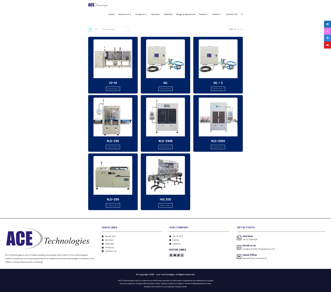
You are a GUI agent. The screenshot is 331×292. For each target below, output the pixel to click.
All (242, 29)
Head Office (250, 254)
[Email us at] (239, 247)
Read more (113, 89)
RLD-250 (113, 199)
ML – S (218, 83)
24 (238, 29)
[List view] (96, 29)
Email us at (249, 245)
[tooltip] (327, 24)
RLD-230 (113, 141)
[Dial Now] (239, 238)
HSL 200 (165, 199)
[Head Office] (239, 256)
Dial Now (248, 236)
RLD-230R (165, 141)
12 (235, 29)
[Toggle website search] (242, 14)
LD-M (113, 83)
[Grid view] (90, 29)
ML (165, 83)
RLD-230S (218, 141)
